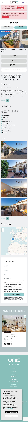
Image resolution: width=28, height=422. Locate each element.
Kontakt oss (13, 386)
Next (26, 39)
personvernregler (8, 288)
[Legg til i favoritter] (25, 316)
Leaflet (8, 254)
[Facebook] (12, 364)
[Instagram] (15, 364)
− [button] (2, 231)
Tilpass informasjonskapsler (11, 416)
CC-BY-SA (25, 254)
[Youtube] (10, 364)
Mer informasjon (9, 408)
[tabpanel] (14, 331)
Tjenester (14, 379)
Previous (1, 39)
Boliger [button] (13, 376)
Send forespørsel (15, 294)
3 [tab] (14, 349)
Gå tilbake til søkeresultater (14, 69)
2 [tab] (13, 349)
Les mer (3, 100)
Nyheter (13, 384)
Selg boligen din (13, 381)
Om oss (14, 374)
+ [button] (2, 229)
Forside (14, 371)
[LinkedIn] (18, 364)
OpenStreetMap (16, 254)
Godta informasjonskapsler (11, 412)
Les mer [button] (3, 218)
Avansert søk (20, 8)
